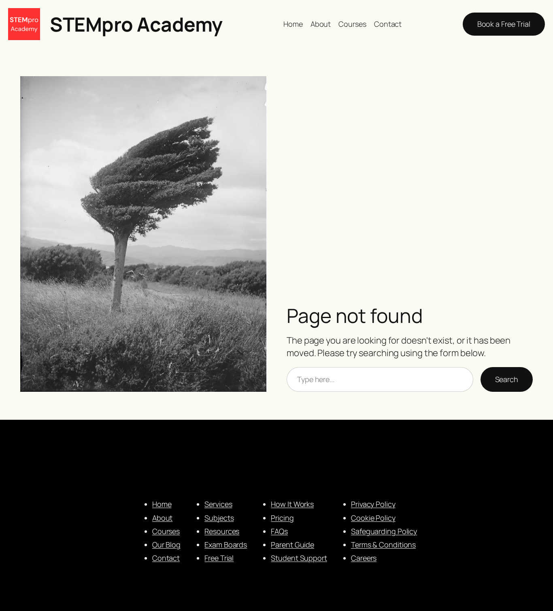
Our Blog (166, 544)
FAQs (279, 531)
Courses (166, 531)
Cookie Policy (373, 518)
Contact (166, 558)
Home (162, 504)
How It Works (292, 504)
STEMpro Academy (136, 24)
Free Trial (219, 558)
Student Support (299, 558)
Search (506, 379)
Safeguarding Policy (384, 531)
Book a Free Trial (503, 24)
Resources (221, 531)
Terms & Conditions (383, 544)
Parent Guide (292, 544)
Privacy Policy (373, 504)
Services (218, 504)
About (162, 518)
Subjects (219, 518)
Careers (363, 558)
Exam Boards (225, 544)
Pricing (282, 518)
